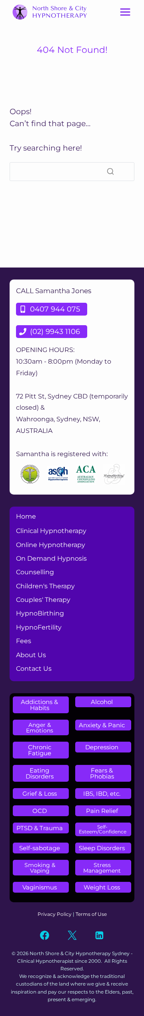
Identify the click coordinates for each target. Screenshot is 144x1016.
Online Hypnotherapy (50, 545)
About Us (31, 655)
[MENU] (125, 12)
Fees (23, 641)
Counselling (35, 572)
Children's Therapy (45, 586)
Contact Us (34, 668)
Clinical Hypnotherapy (51, 531)
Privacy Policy (55, 914)
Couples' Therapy (43, 600)
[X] (72, 935)
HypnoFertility (39, 627)
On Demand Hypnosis (51, 558)
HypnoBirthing (40, 613)
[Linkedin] (99, 935)
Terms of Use (91, 914)
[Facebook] (45, 935)
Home (26, 516)
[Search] (110, 171)
